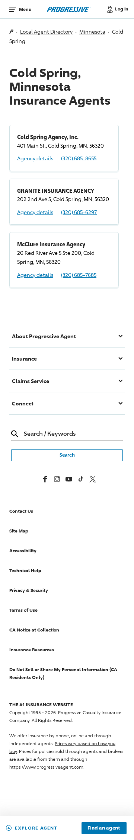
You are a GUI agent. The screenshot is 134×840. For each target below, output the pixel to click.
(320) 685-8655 (78, 158)
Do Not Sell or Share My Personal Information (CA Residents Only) (63, 673)
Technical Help (25, 570)
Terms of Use (23, 610)
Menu (25, 9)
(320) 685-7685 (78, 275)
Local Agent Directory (46, 31)
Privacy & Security (28, 590)
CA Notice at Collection (34, 630)
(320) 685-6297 (79, 212)
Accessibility (22, 550)
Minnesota (92, 31)
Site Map (18, 531)
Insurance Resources (31, 649)
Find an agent (103, 828)
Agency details (35, 158)
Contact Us (21, 511)
